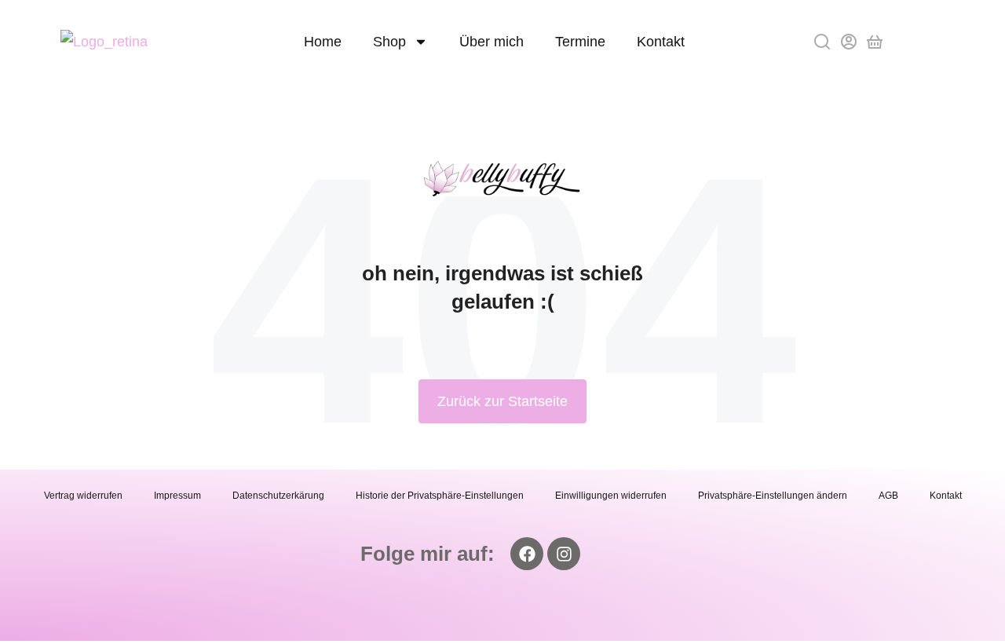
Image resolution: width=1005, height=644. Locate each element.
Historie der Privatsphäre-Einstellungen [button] (440, 495)
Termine (580, 41)
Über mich (491, 41)
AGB (888, 495)
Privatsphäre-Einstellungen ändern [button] (772, 495)
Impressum (177, 495)
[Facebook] (526, 553)
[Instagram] (563, 553)
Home (323, 41)
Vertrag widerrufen (83, 495)
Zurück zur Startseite (502, 401)
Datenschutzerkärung (278, 495)
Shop (389, 41)
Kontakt (661, 41)
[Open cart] (874, 41)
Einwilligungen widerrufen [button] (611, 495)
